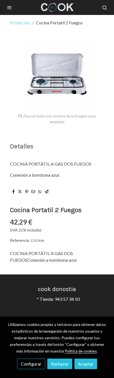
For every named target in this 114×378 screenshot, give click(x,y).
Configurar (31, 363)
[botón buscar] (105, 7)
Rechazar (60, 363)
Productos (20, 22)
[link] (57, 7)
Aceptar (86, 363)
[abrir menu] (9, 7)
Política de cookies (81, 351)
